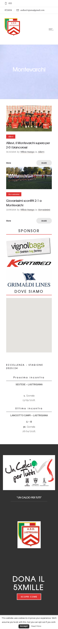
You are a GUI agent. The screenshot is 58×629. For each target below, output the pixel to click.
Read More (36, 626)
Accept (24, 626)
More (8, 162)
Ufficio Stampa (27, 152)
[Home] (12, 35)
